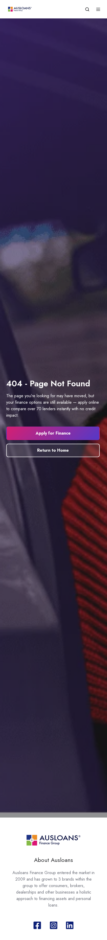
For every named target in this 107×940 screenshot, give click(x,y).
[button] (87, 9)
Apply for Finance (53, 433)
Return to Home (53, 450)
